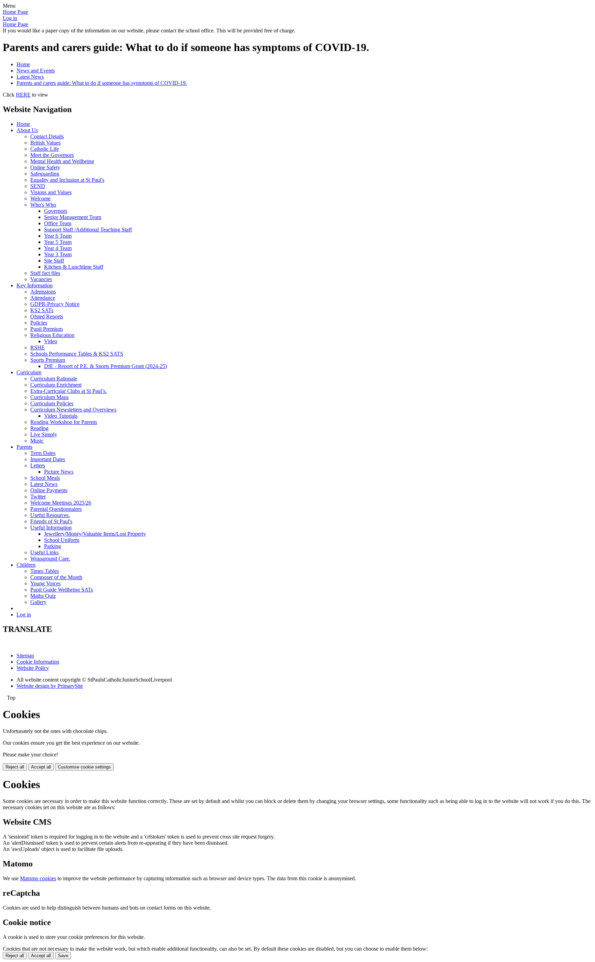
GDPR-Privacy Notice (55, 304)
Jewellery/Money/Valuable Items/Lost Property (95, 534)
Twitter (38, 496)
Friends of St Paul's (51, 521)
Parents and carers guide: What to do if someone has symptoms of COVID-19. (102, 83)
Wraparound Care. (50, 559)
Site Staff (54, 261)
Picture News (58, 472)
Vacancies (41, 279)
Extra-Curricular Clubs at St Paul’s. (68, 391)
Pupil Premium (46, 329)
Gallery (38, 602)
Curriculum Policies (51, 403)
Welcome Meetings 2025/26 (60, 503)
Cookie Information (38, 662)
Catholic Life (44, 149)
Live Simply (43, 434)
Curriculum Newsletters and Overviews (73, 410)
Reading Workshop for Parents (63, 422)
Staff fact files (45, 273)
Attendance (42, 298)
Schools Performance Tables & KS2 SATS (76, 354)
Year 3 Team (58, 254)
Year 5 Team (58, 242)
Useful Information (51, 527)
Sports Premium (47, 360)
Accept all (41, 767)
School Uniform (61, 540)
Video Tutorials (60, 416)
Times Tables (44, 571)
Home (23, 64)
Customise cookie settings (84, 767)
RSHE (37, 347)
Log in (10, 18)
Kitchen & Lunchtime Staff (73, 267)
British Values (45, 143)
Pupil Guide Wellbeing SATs (61, 590)
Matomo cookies (38, 878)
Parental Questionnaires (56, 509)
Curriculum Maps (49, 397)
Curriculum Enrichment (56, 385)
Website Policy (33, 668)
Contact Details (47, 136)
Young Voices (45, 583)
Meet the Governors (52, 155)
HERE (23, 95)
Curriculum (29, 372)
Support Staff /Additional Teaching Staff (88, 229)
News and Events (36, 70)
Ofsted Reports (46, 316)
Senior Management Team (72, 217)
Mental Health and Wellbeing (62, 161)
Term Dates (42, 453)
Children (26, 565)
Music (37, 441)
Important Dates (47, 459)
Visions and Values (51, 192)
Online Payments (48, 490)
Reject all (15, 767)
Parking (52, 546)
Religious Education (52, 335)
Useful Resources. (50, 515)
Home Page (15, 12)
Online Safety (45, 167)
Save (63, 955)
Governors (55, 211)
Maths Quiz (43, 596)
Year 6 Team (58, 236)
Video (50, 341)
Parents (24, 447)
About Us (27, 130)
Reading (39, 428)
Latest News (30, 77)
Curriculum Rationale (53, 378)
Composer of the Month (56, 577)
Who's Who (43, 205)
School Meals (45, 478)
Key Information (35, 285)
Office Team (57, 223)
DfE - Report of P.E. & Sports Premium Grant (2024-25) (105, 366)
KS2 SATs (41, 310)
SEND (37, 186)
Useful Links (44, 552)
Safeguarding (44, 174)
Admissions (43, 292)
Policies (38, 323)
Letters (37, 465)
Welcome (40, 198)
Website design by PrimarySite (50, 686)
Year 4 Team (58, 248)
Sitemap (25, 655)
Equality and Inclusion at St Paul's (67, 180)
